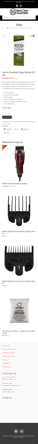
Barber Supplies (22, 121)
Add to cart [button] (19, 178)
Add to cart (7, 117)
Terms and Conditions (9, 349)
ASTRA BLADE (13, 121)
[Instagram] (20, 5)
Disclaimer (6, 363)
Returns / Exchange (9, 352)
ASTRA (4, 124)
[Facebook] (17, 5)
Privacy (5, 360)
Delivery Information (9, 356)
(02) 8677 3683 (8, 383)
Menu (7, 17)
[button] (4, 36)
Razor (29, 121)
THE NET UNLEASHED (19, 437)
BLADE (9, 124)
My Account (6, 345)
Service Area (7, 367)
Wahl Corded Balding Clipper (14, 184)
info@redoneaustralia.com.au (23, 1)
